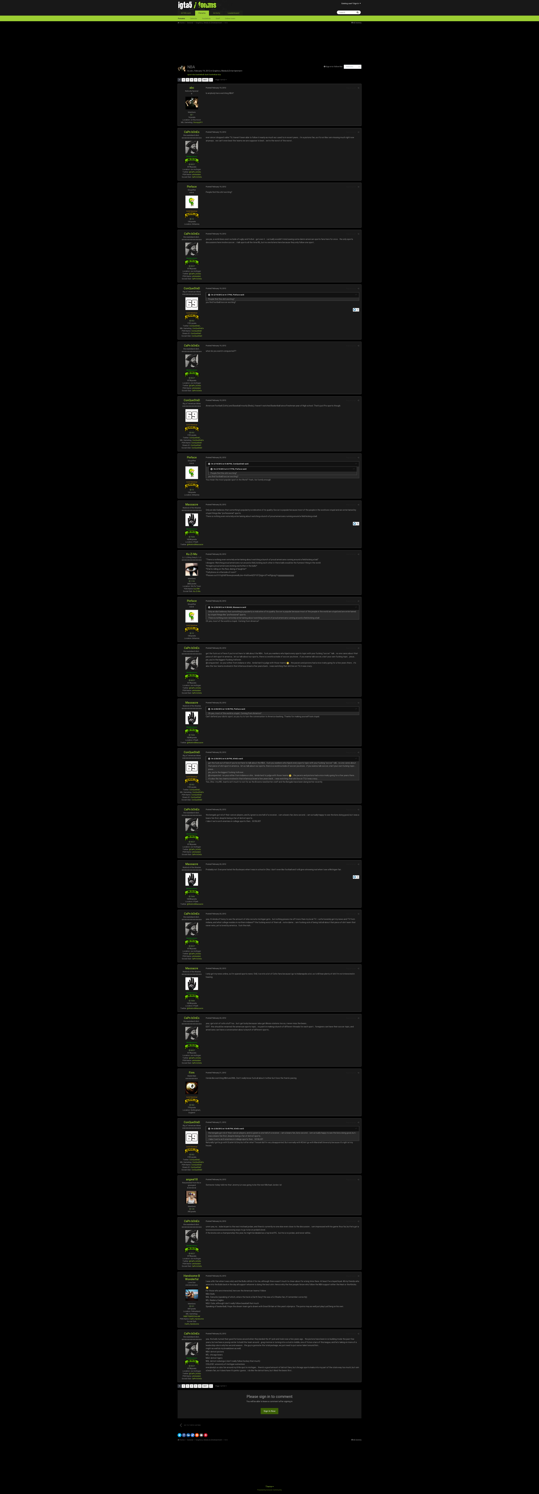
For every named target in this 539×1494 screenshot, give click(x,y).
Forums (202, 13)
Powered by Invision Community (269, 1490)
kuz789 (196, 589)
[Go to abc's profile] (181, 69)
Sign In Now (269, 1411)
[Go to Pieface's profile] (191, 202)
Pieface (192, 186)
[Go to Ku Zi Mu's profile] (191, 569)
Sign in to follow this (334, 66)
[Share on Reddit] (197, 1435)
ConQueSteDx (198, 328)
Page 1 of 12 (220, 80)
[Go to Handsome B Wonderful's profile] (191, 1294)
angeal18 (192, 1179)
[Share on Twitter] (179, 1435)
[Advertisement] (229, 43)
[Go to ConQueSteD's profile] (191, 303)
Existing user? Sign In (351, 3)
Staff (218, 18)
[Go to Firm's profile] (191, 1088)
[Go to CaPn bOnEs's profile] (191, 147)
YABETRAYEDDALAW (191, 1316)
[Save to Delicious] (193, 1435)
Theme (268, 1486)
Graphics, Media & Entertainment (227, 71)
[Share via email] (201, 1435)
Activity (216, 13)
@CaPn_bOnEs (195, 172)
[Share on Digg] (188, 1435)
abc (191, 71)
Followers (349, 67)
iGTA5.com (186, 13)
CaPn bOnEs (191, 132)
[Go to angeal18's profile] (191, 1197)
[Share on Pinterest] (206, 1435)
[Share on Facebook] (184, 1435)
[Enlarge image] (287, 663)
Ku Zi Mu (191, 554)
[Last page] (211, 80)
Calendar (193, 18)
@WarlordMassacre (195, 544)
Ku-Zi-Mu (196, 591)
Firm (192, 1072)
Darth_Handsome (196, 1319)
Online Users (230, 18)
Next (205, 80)
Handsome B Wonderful (192, 1277)
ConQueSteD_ (195, 326)
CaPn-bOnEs (197, 177)
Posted (216, 88)
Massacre (191, 504)
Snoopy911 (198, 122)
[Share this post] (358, 88)
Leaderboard (233, 13)
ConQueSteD (192, 288)
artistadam (196, 174)
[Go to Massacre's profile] (191, 519)
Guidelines (206, 18)
